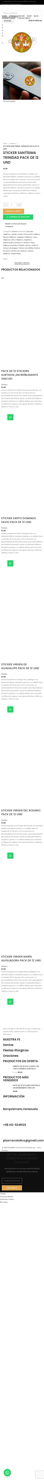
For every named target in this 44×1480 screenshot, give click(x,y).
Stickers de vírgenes (19, 251)
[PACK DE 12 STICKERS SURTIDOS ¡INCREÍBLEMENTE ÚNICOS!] (7, 1088)
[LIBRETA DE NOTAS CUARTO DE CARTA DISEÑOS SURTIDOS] (7, 1069)
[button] (18, 216)
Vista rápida (4, 423)
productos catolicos (22, 242)
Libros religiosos (17, 240)
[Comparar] (4, 366)
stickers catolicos (31, 245)
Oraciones (10, 1056)
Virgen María (16, 253)
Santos (8, 1045)
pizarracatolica (8, 242)
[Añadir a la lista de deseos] (4, 411)
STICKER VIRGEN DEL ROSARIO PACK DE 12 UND (20, 812)
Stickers (13, 143)
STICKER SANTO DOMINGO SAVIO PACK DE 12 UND (18, 520)
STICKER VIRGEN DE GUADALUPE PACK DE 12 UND (20, 666)
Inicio (5, 143)
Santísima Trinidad (17, 245)
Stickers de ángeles (10, 248)
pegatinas (28, 240)
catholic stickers (17, 234)
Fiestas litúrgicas (16, 1050)
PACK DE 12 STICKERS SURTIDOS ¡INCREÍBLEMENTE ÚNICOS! (19, 375)
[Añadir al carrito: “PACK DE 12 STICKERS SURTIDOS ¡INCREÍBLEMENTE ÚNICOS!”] (4, 417)
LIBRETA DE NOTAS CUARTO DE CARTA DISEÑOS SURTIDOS (26, 1067)
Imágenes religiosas (24, 237)
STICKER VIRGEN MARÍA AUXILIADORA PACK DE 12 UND (21, 958)
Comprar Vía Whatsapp (19, 217)
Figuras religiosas (9, 237)
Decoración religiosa (32, 234)
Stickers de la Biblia (26, 248)
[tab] (22, 263)
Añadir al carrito (14, 211)
